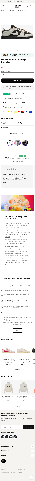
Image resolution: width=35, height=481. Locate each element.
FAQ (17, 330)
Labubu (15, 239)
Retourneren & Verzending (8, 472)
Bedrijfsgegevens (22, 469)
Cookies (20, 472)
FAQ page (7, 320)
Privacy (3, 469)
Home (3, 10)
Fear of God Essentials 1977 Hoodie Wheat (8, 397)
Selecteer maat (5, 71)
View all (17, 369)
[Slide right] (21, 51)
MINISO (7, 237)
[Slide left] (14, 51)
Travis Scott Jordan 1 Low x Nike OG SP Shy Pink (23, 361)
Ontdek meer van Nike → (17, 133)
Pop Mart (22, 234)
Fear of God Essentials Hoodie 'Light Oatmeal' (23, 397)
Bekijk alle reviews (17, 161)
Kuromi (22, 239)
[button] (3, 6)
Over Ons (3, 475)
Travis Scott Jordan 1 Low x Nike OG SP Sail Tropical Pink (8, 361)
